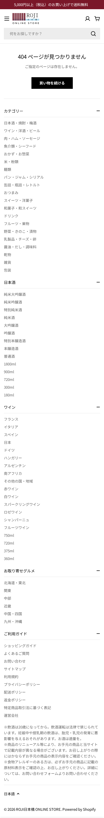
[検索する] (93, 34)
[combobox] (52, 33)
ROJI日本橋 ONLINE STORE (38, 809)
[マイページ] (87, 19)
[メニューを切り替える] (7, 19)
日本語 (9, 793)
